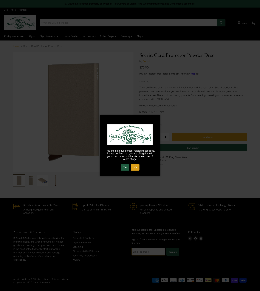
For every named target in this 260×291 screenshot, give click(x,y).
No (135, 167)
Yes (125, 167)
